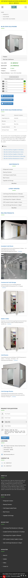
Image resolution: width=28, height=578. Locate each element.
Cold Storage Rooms (7, 391)
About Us (5, 555)
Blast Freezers (6, 177)
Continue (20, 251)
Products (5, 14)
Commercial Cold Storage (8, 282)
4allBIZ (18, 576)
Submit (4, 437)
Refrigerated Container (8, 169)
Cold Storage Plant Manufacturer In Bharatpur (13, 193)
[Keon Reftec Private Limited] (14, 7)
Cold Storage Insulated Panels (9, 175)
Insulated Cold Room (7, 246)
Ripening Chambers (7, 172)
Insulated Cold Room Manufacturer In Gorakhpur (13, 196)
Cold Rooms (4, 355)
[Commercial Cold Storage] (14, 266)
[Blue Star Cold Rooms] (14, 43)
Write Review (8, 103)
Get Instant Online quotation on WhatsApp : (14, 2)
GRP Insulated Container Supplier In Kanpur (12, 202)
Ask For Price (8, 96)
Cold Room (6, 16)
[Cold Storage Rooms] (14, 375)
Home (2, 12)
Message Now (8, 99)
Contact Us (5, 566)
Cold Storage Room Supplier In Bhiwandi (12, 199)
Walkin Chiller (5, 318)
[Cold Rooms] (14, 339)
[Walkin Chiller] (14, 303)
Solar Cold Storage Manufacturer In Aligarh (12, 205)
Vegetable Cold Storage (8, 180)
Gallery (4, 562)
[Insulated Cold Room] (14, 230)
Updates (5, 559)
